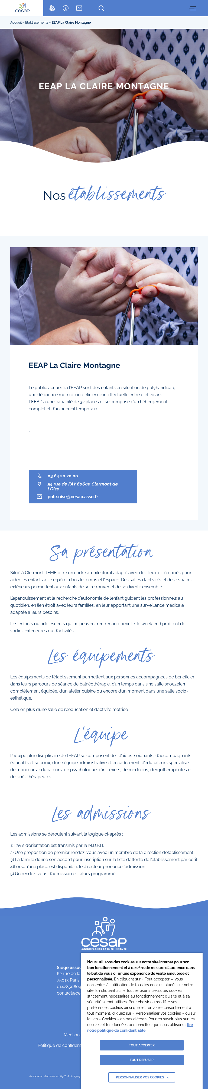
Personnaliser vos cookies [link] (140, 1077)
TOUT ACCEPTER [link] (142, 1045)
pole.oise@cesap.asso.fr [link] (73, 496)
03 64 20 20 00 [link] (63, 476)
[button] (193, 8)
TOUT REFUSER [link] (142, 1060)
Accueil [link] (16, 22)
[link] (22, 8)
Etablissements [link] (36, 22)
